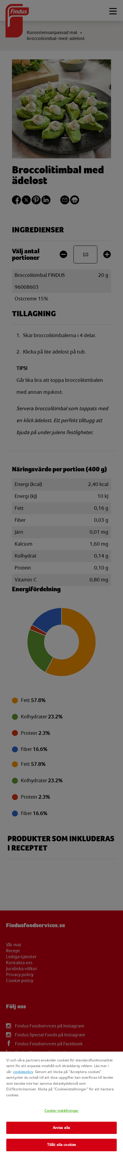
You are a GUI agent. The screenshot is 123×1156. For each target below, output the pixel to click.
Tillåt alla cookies (61, 1145)
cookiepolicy (23, 1072)
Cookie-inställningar (61, 1111)
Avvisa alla (61, 1128)
